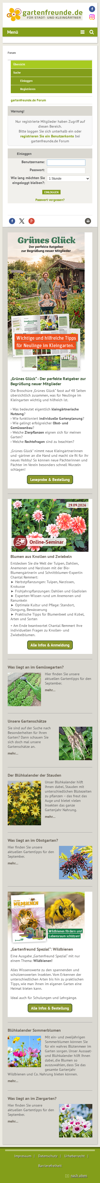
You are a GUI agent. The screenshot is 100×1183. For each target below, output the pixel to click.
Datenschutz (47, 1156)
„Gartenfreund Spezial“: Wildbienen (42, 949)
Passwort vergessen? (50, 200)
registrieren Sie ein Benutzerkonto (47, 136)
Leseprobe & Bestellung (50, 479)
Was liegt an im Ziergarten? (32, 1098)
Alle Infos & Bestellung (50, 1007)
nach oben (79, 1175)
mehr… (50, 690)
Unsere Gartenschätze (27, 721)
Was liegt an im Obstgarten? (33, 840)
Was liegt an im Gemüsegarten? (36, 667)
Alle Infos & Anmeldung (50, 645)
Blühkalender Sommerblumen (34, 1030)
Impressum (22, 1156)
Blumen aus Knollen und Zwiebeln (41, 556)
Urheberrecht (74, 1156)
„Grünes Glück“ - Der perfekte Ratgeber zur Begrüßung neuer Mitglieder (48, 381)
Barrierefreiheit (50, 1165)
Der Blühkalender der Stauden (34, 775)
